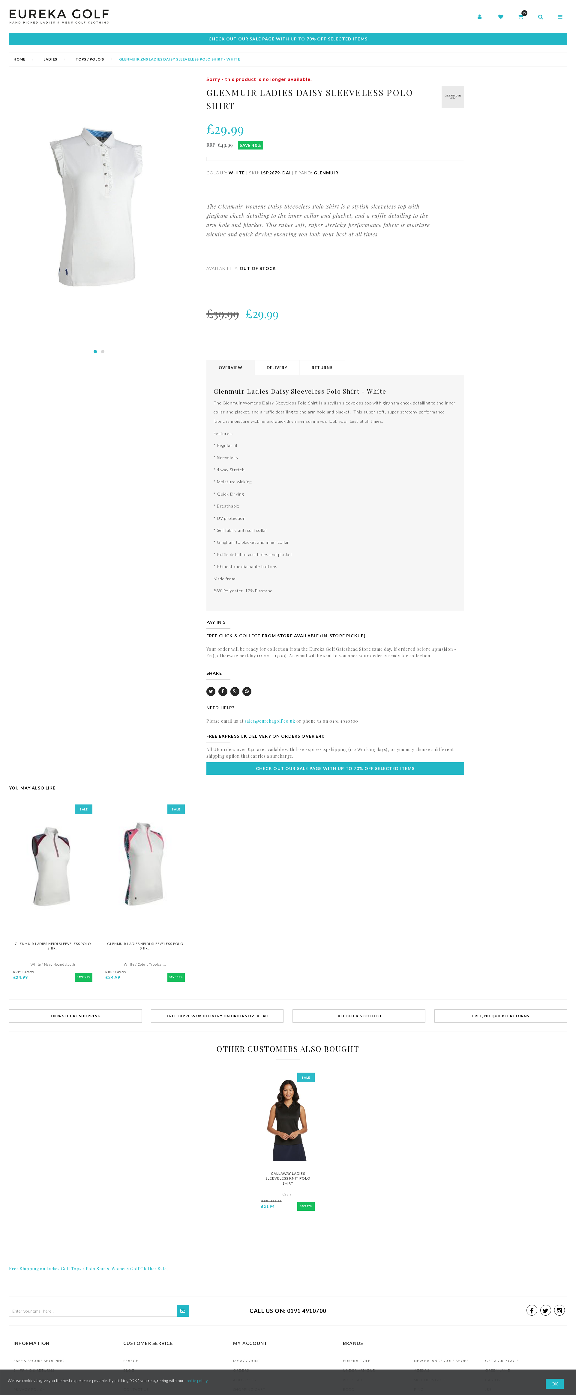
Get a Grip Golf (502, 1360)
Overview (230, 367)
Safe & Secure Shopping (39, 1360)
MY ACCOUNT (246, 1360)
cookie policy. (196, 1380)
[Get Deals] (183, 1311)
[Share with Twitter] (210, 691)
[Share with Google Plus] (234, 691)
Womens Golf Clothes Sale (139, 1269)
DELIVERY (277, 367)
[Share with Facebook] (222, 691)
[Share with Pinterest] (246, 691)
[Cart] (520, 17)
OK (554, 1383)
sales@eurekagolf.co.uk (270, 721)
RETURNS (322, 367)
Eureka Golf (356, 1360)
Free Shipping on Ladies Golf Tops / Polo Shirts (59, 1269)
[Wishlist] (501, 17)
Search (131, 1360)
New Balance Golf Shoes (441, 1360)
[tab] (230, 368)
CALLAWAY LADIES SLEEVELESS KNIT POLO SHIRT (288, 1178)
